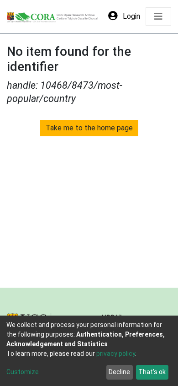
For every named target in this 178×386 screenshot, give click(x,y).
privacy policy (115, 353)
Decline (119, 371)
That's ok (152, 371)
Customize (22, 371)
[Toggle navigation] (158, 16)
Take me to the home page (89, 127)
